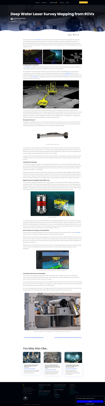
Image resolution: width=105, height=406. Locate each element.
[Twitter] (76, 35)
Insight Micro (41, 387)
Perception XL (38, 39)
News (67, 2)
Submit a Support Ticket (74, 392)
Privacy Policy (92, 403)
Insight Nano (41, 386)
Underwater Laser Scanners (45, 385)
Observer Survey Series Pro (44, 393)
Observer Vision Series (43, 395)
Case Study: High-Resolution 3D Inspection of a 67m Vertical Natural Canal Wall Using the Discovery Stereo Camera (52, 366)
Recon (55, 391)
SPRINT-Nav (69, 73)
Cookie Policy (87, 403)
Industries (44, 2)
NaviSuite (78, 232)
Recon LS (56, 392)
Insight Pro (66, 75)
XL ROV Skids (56, 397)
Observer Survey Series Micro (44, 392)
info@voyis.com (73, 391)
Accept (90, 401)
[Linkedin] (78, 35)
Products (37, 2)
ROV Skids (56, 394)
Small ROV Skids (57, 395)
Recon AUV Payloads (58, 389)
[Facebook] (74, 35)
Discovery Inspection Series (59, 386)
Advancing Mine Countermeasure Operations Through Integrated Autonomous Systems (72, 366)
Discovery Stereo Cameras (60, 385)
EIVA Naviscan (35, 76)
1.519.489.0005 (72, 389)
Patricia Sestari (28, 368)
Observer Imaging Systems (45, 391)
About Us (62, 2)
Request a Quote (83, 2)
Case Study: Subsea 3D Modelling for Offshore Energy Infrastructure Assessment (31, 366)
